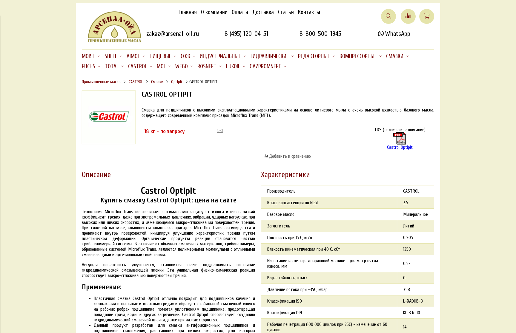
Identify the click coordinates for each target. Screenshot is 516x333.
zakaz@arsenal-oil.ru (172, 34)
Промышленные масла (101, 81)
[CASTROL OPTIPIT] (109, 142)
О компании (214, 12)
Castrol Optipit (400, 147)
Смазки (157, 81)
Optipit (176, 81)
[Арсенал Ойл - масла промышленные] (112, 41)
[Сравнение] (408, 16)
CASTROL (136, 81)
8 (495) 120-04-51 (246, 34)
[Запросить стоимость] (220, 131)
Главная (188, 12)
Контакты (309, 12)
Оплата (240, 12)
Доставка (263, 12)
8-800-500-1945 (320, 34)
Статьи (286, 12)
